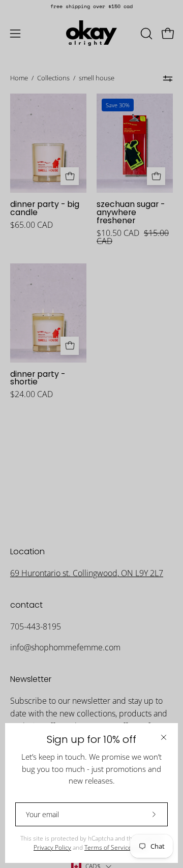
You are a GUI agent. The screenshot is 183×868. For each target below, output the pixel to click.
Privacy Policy (52, 847)
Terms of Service (108, 847)
